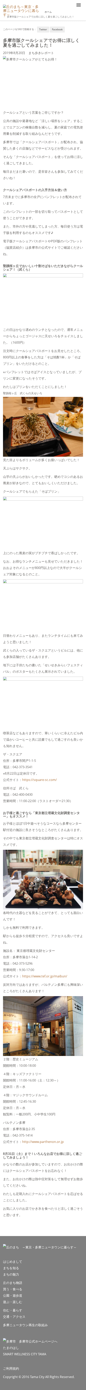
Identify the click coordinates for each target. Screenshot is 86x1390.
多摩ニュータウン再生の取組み (25, 1325)
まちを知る (11, 1268)
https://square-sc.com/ (39, 780)
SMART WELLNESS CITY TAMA (24, 1354)
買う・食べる (12, 1289)
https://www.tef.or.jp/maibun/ (44, 976)
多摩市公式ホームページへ (36, 1341)
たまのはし (11, 1348)
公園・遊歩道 (12, 1295)
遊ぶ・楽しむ (12, 1302)
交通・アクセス (14, 1316)
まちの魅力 (11, 1274)
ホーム (48, 12)
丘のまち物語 (12, 1283)
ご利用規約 (11, 1368)
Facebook (57, 29)
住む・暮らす (12, 1310)
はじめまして (12, 1261)
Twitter (43, 29)
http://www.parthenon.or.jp (43, 1142)
